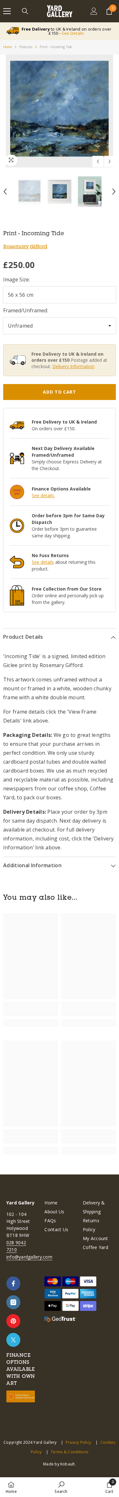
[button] (97, 161)
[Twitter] (13, 1340)
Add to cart (59, 392)
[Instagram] (13, 1302)
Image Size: (16, 279)
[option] (59, 111)
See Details (73, 33)
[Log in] (93, 11)
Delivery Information (73, 366)
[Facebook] (13, 1283)
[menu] (7, 11)
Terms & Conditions (69, 1452)
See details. (43, 495)
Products (26, 47)
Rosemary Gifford (25, 246)
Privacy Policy (78, 1442)
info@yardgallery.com (29, 1257)
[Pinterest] (13, 1321)
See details (43, 562)
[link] (30, 1012)
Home (7, 47)
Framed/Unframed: (25, 310)
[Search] (25, 11)
